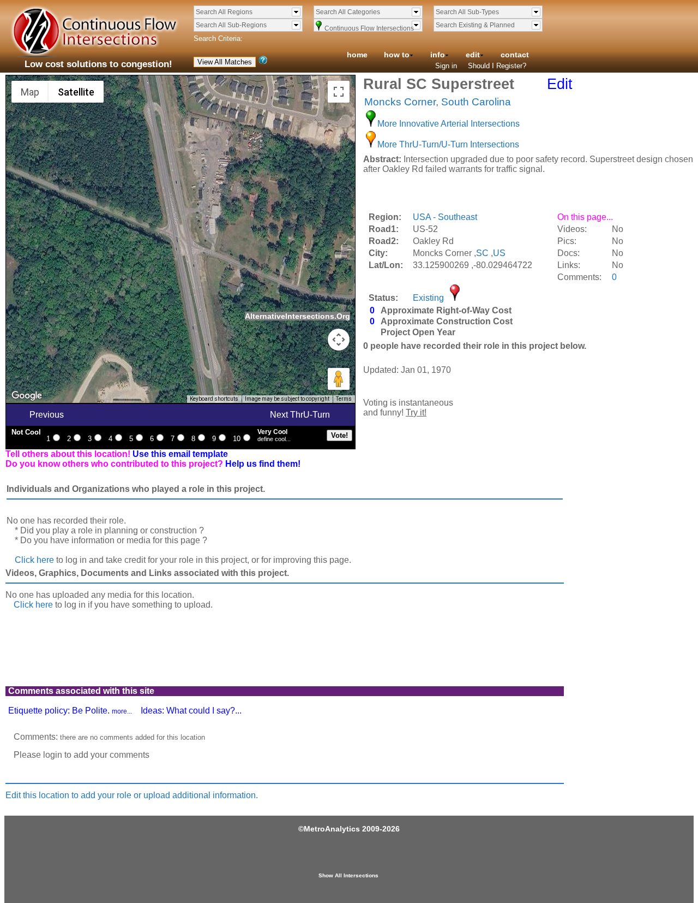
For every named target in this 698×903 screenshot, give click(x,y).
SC (482, 253)
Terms (344, 399)
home (357, 54)
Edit (560, 84)
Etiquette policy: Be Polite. (70, 710)
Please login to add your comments (81, 754)
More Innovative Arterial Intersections (448, 123)
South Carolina (476, 102)
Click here (34, 560)
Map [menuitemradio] (30, 92)
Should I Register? (497, 66)
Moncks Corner (400, 102)
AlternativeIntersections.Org (297, 316)
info (437, 54)
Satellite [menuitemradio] (76, 92)
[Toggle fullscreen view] (339, 92)
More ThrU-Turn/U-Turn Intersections (448, 144)
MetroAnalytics (332, 828)
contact (515, 54)
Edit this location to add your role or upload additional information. (131, 795)
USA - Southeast (445, 217)
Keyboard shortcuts (214, 399)
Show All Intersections (348, 875)
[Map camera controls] (339, 339)
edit (473, 54)
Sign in (446, 66)
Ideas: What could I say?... (191, 710)
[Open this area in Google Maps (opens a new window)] (27, 396)
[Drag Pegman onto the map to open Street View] (339, 379)
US (499, 253)
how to (397, 54)
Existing (428, 297)
